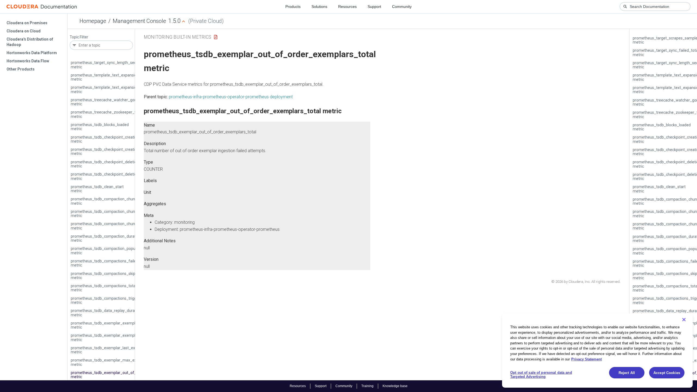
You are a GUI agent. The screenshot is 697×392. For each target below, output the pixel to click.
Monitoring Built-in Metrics (177, 37)
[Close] (684, 320)
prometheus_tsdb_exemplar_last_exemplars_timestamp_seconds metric (129, 350)
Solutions (319, 6)
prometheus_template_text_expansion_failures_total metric (117, 77)
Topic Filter (79, 37)
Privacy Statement (586, 359)
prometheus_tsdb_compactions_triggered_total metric (112, 300)
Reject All (627, 373)
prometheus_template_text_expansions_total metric (111, 89)
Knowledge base (395, 386)
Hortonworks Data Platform (32, 53)
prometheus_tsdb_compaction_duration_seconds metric (114, 238)
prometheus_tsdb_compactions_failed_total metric (109, 263)
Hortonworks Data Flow (28, 61)
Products (293, 6)
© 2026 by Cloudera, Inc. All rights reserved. (585, 282)
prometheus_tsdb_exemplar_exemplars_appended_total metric (120, 325)
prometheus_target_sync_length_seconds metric (108, 64)
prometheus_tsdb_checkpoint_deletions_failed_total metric (117, 164)
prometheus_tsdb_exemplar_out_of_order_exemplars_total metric (123, 374)
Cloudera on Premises (27, 23)
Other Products (21, 69)
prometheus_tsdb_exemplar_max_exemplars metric (111, 362)
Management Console (139, 21)
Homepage (93, 21)
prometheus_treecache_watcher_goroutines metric (110, 102)
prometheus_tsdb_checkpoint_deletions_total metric (111, 176)
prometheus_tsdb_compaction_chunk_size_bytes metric (114, 226)
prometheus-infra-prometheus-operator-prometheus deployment (231, 96)
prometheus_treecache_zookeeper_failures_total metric (114, 114)
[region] (597, 351)
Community (402, 6)
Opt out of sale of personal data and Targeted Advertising (541, 374)
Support (374, 6)
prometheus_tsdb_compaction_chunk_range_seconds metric (118, 201)
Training (367, 386)
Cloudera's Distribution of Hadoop (30, 42)
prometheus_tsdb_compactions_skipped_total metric (111, 275)
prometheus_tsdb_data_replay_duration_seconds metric (114, 312)
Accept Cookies (666, 373)
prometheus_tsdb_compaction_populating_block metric (113, 250)
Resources (347, 6)
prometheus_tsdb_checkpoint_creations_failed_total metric (117, 139)
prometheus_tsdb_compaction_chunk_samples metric (112, 213)
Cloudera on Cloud (24, 31)
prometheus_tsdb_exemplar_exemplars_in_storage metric (116, 337)
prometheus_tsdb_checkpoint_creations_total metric (111, 151)
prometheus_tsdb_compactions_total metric (103, 288)
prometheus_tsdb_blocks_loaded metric (100, 126)
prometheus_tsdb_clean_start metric (97, 189)
